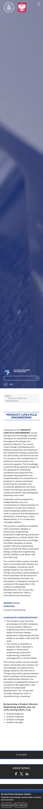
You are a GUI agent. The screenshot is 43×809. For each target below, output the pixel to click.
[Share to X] (21, 774)
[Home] (9, 7)
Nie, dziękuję (20, 805)
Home (8, 396)
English (11, 384)
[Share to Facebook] (16, 774)
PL (5, 384)
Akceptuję (7, 805)
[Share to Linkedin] (27, 774)
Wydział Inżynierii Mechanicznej (22, 370)
